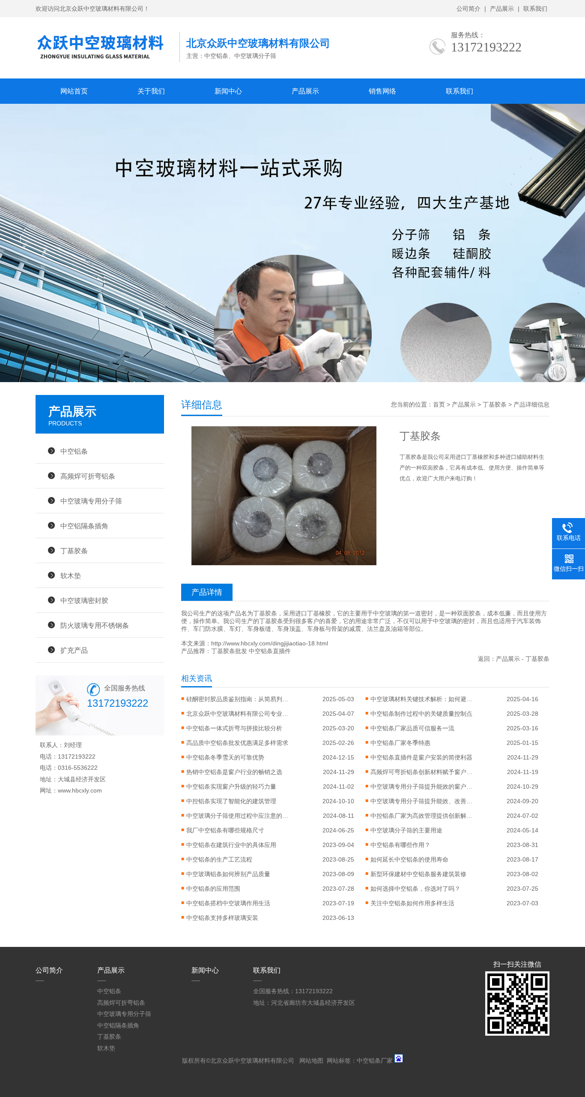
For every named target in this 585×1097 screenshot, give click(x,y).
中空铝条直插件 (270, 651)
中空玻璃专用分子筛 (91, 501)
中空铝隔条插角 (84, 526)
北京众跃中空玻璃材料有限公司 (252, 1060)
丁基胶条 (495, 404)
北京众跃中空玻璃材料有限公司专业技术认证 (237, 713)
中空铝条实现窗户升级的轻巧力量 (231, 786)
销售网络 (382, 91)
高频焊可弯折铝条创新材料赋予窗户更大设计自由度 (421, 772)
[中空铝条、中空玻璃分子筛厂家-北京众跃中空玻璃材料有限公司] (107, 62)
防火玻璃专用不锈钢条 (94, 625)
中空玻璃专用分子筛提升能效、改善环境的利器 (421, 801)
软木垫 (70, 575)
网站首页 (74, 91)
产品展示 (502, 8)
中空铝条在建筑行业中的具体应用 (231, 844)
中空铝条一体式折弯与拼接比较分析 (234, 728)
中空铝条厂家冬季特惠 (400, 742)
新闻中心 (228, 91)
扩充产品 (74, 650)
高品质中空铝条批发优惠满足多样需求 (237, 742)
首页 (439, 404)
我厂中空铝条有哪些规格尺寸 (225, 830)
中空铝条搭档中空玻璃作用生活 (228, 903)
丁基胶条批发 (229, 651)
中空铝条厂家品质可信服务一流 (412, 728)
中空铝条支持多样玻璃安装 (222, 917)
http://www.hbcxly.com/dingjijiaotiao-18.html (269, 643)
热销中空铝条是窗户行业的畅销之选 (234, 772)
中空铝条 (74, 451)
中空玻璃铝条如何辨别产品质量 (228, 874)
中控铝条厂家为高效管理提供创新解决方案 (421, 815)
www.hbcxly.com (80, 790)
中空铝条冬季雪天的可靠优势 (225, 757)
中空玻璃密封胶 (84, 600)
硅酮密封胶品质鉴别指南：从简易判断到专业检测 (237, 699)
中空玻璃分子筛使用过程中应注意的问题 (237, 815)
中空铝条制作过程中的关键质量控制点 (421, 713)
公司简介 (469, 8)
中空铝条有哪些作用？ (400, 844)
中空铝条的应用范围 (213, 888)
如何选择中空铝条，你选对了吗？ (415, 888)
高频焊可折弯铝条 (87, 476)
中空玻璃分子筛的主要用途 (406, 830)
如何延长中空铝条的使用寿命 (409, 859)
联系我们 (535, 8)
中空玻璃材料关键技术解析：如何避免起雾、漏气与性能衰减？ (421, 699)
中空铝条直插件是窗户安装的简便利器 (421, 757)
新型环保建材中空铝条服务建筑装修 (418, 874)
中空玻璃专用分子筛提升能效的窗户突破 (421, 786)
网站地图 (311, 1060)
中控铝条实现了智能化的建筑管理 (231, 801)
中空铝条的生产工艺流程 (219, 859)
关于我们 (151, 91)
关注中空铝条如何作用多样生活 (412, 903)
